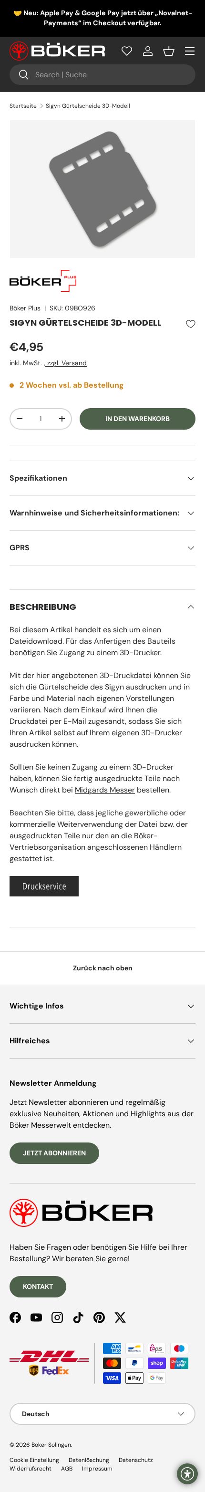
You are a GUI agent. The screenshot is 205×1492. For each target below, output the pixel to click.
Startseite (23, 106)
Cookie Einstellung (34, 1460)
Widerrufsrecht (30, 1468)
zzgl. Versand (66, 363)
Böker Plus (25, 308)
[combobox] (102, 74)
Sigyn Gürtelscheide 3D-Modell (88, 106)
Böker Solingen (51, 1445)
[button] (168, 51)
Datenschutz (136, 1460)
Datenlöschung (89, 1460)
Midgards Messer (105, 790)
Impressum (97, 1468)
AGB (66, 1468)
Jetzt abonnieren (54, 1153)
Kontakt (38, 1286)
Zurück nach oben (103, 968)
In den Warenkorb (137, 418)
